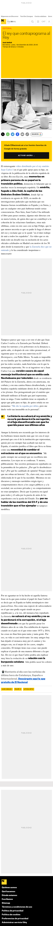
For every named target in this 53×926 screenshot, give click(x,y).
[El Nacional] (3, 21)
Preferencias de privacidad (15, 919)
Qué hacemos (8, 892)
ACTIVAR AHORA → (26, 155)
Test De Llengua (26, 16)
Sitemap (6, 903)
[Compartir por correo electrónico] (22, 134)
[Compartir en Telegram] (12, 134)
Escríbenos (7, 899)
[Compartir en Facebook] (17, 134)
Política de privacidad (12, 911)
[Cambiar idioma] (43, 21)
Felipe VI (18, 689)
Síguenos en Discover (9, 16)
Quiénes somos (9, 888)
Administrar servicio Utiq (14, 922)
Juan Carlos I (7, 689)
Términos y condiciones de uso (17, 907)
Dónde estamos (9, 895)
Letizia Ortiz (28, 689)
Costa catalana (40, 16)
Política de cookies (11, 915)
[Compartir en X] (3, 134)
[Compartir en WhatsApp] (8, 134)
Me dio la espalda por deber (25, 405)
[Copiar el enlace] (27, 134)
